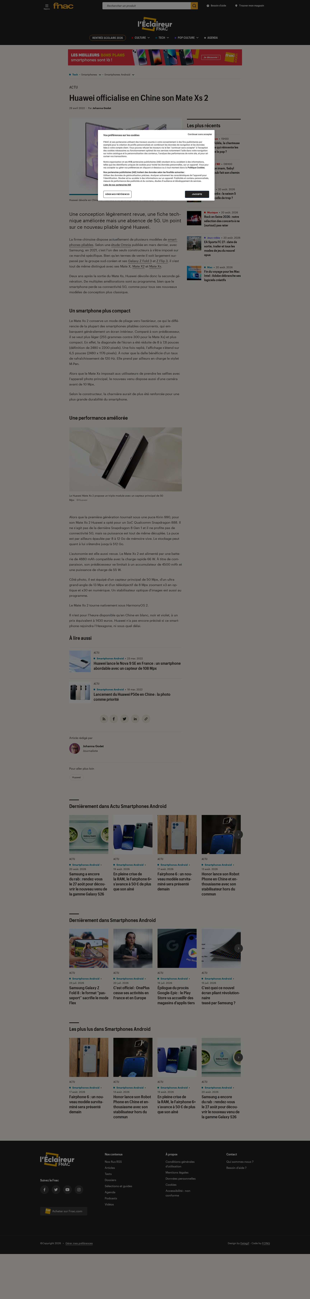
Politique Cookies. (196, 167)
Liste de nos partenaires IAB (117, 185)
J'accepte (197, 194)
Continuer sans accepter (200, 134)
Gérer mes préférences (117, 194)
